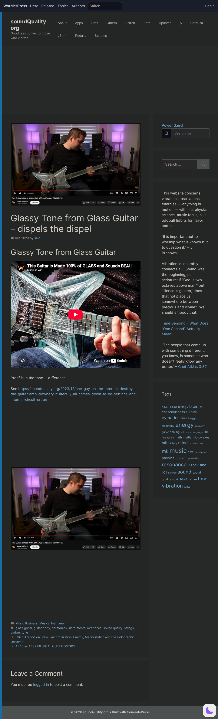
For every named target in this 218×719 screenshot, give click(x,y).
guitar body (42, 628)
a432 (165, 406)
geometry (200, 426)
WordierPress (15, 6)
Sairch (130, 23)
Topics (63, 6)
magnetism (168, 437)
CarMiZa (196, 23)
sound (184, 472)
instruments (77, 628)
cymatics (170, 417)
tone (25, 632)
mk (165, 451)
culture (191, 412)
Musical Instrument (52, 623)
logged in (41, 684)
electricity (168, 425)
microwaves (200, 437)
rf (189, 465)
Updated (165, 23)
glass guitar (24, 628)
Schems (101, 36)
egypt (193, 418)
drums (185, 418)
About (62, 23)
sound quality (112, 628)
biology (183, 406)
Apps (79, 23)
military (172, 443)
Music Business (27, 623)
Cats (94, 23)
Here (34, 6)
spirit (175, 479)
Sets (146, 23)
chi (201, 406)
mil (164, 443)
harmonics (59, 628)
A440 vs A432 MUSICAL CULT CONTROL (46, 646)
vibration (172, 486)
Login (210, 6)
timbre (15, 632)
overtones (94, 628)
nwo (191, 452)
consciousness (173, 412)
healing (174, 432)
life (206, 432)
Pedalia (80, 36)
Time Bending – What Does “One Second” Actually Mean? (185, 328)
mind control (196, 443)
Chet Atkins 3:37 (192, 366)
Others (112, 23)
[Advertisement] (110, 78)
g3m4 (62, 36)
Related (47, 6)
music (178, 450)
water (188, 486)
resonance (174, 464)
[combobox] (185, 133)
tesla (184, 479)
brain (193, 406)
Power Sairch (173, 125)
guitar (165, 432)
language (198, 432)
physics (168, 458)
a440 (173, 406)
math (178, 437)
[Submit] (166, 133)
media (187, 437)
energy (184, 424)
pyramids (192, 458)
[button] (209, 710)
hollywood (186, 432)
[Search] (203, 164)
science (172, 472)
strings (129, 628)
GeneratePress (138, 712)
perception (201, 452)
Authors (78, 6)
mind (183, 442)
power (180, 458)
